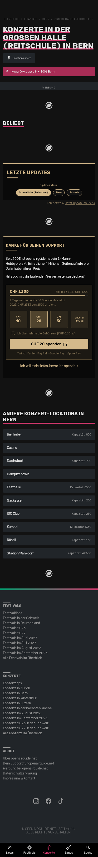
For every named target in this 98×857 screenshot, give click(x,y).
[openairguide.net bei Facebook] (49, 801)
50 (59, 319)
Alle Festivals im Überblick (22, 658)
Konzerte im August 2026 (22, 713)
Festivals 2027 (14, 633)
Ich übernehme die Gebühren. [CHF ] (44, 333)
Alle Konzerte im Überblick (22, 733)
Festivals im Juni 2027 (20, 638)
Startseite (11, 19)
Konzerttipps (12, 683)
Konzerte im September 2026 (25, 718)
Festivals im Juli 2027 (19, 643)
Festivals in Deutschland (21, 623)
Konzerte (30, 19)
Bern (45, 19)
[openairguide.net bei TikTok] (61, 801)
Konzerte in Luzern (17, 703)
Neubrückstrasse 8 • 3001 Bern (32, 71)
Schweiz (74, 192)
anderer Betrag (79, 319)
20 (38, 319)
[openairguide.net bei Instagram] (36, 801)
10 (18, 319)
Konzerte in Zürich (16, 688)
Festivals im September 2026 (25, 653)
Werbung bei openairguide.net (25, 768)
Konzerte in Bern (15, 693)
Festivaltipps (12, 613)
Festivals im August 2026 (22, 648)
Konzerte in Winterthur (19, 698)
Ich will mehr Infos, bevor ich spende (47, 366)
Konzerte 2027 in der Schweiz (26, 728)
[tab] (33, 192)
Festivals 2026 (14, 628)
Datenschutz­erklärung (20, 773)
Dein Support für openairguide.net (28, 763)
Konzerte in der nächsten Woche (27, 708)
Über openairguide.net (20, 758)
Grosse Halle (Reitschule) (73, 19)
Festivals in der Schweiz (21, 618)
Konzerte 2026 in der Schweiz (26, 723)
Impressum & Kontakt (19, 778)
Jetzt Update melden (79, 203)
